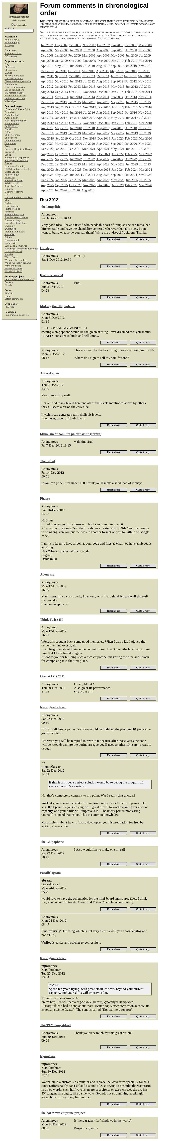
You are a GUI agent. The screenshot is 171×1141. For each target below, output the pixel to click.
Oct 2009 (75, 60)
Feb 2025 (74, 180)
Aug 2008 (102, 50)
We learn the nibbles (15, 260)
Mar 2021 (88, 149)
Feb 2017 (74, 117)
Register (9, 293)
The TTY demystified (55, 1025)
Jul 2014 (89, 97)
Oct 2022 (131, 159)
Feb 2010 (131, 60)
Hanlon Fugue (12, 174)
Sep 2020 (117, 143)
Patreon (9, 282)
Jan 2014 (118, 92)
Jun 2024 (76, 175)
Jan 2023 (61, 164)
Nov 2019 (89, 138)
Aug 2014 (102, 97)
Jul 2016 (89, 112)
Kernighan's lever (14, 186)
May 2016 (61, 112)
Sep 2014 (117, 97)
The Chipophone (52, 842)
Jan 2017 (61, 117)
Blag (7, 64)
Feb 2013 (74, 86)
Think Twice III (51, 619)
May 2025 (117, 180)
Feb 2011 (74, 71)
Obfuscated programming (18, 81)
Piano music (11, 84)
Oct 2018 (131, 128)
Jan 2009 (61, 55)
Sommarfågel (12, 240)
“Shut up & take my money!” (19, 279)
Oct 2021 (75, 154)
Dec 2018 (47, 133)
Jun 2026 (61, 190)
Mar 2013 (88, 86)
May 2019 (117, 133)
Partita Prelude (12, 209)
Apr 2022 (47, 159)
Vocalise (9, 254)
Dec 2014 (47, 102)
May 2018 (61, 128)
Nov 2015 (89, 107)
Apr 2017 (103, 117)
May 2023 (117, 164)
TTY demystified (13, 251)
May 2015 (117, 102)
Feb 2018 (131, 123)
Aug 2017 (47, 123)
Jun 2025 (132, 180)
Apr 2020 (47, 143)
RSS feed (10, 307)
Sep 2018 (117, 128)
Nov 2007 (89, 45)
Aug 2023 (47, 169)
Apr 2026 (47, 190)
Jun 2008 (76, 50)
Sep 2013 (61, 92)
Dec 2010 (47, 71)
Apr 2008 (47, 50)
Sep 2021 (61, 154)
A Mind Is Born (12, 115)
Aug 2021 (47, 154)
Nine (7, 200)
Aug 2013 (47, 92)
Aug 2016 (102, 112)
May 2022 (61, 159)
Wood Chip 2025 (13, 268)
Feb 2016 (131, 107)
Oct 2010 (131, 66)
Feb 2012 (130, 76)
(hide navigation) (19, 20)
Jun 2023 (132, 164)
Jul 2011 (144, 71)
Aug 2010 (102, 66)
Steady (8, 285)
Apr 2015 (103, 102)
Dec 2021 (103, 154)
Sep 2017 (61, 123)
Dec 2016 (47, 117)
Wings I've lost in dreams (18, 263)
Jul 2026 (74, 190)
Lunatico (9, 189)
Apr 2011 (102, 71)
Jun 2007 (47, 45)
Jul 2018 (89, 128)
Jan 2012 (117, 76)
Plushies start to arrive (16, 217)
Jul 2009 (145, 55)
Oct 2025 (75, 185)
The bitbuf (47, 461)
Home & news (12, 39)
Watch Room (11, 257)
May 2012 (61, 81)
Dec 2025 (103, 185)
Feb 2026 (131, 185)
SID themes (11, 56)
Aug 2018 (102, 128)
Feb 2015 (74, 102)
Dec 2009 (103, 60)
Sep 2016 (117, 112)
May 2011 (117, 71)
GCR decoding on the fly (17, 169)
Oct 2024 (131, 175)
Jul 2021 (145, 149)
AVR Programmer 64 (15, 120)
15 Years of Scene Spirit (17, 109)
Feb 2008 (131, 45)
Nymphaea (47, 1056)
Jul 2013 (145, 86)
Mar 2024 (145, 169)
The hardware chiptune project (62, 1113)
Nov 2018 (144, 128)
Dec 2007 (103, 45)
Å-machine (10, 112)
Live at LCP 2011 (52, 676)
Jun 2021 (132, 149)
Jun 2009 (132, 55)
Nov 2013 (89, 92)
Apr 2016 (47, 112)
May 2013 (117, 86)
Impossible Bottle (14, 180)
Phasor (45, 498)
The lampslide (50, 206)
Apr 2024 (47, 175)
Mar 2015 (88, 102)
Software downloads (15, 95)
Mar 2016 (145, 107)
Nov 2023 (89, 169)
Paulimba (9, 211)
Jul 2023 (145, 164)
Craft (7, 146)
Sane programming (15, 87)
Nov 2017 (89, 123)
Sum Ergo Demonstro (16, 246)
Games (8, 73)
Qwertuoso (10, 229)
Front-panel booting (15, 166)
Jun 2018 (76, 128)
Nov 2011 (88, 76)
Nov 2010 (144, 66)
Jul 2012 (89, 81)
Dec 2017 (103, 123)
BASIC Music (11, 126)
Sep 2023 (61, 169)
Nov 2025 (89, 185)
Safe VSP (10, 234)
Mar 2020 (145, 138)
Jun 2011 (131, 71)
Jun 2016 (76, 112)
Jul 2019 (145, 133)
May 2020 (61, 143)
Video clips (10, 101)
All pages (9, 45)
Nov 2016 (144, 112)
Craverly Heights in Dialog (18, 149)
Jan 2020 (118, 138)
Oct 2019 (75, 138)
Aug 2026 (87, 190)
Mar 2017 (88, 117)
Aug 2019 (47, 138)
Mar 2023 (88, 164)
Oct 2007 (75, 45)
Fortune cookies (13, 53)
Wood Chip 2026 (13, 271)
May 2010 (61, 66)
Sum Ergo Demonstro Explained (21, 248)
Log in (8, 296)
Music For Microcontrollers (19, 197)
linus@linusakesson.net (17, 315)
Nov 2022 (144, 159)
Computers (10, 143)
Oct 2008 (131, 50)
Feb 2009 (74, 55)
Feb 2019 (74, 133)
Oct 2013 (75, 92)
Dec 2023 (103, 169)
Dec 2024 (47, 180)
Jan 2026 (118, 185)
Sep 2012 (117, 81)
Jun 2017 (132, 117)
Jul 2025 (145, 180)
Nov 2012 (144, 81)
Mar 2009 (88, 55)
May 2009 (117, 55)
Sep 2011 (61, 76)
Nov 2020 (144, 143)
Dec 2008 (47, 55)
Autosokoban (11, 118)
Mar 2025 (88, 180)
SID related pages (14, 93)
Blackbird (9, 129)
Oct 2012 (131, 81)
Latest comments (14, 299)
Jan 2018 (118, 123)
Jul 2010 (89, 66)
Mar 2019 (88, 133)
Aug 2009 (47, 60)
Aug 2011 (47, 76)
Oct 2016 (131, 112)
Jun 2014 (76, 97)
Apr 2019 (103, 133)
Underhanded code (15, 98)
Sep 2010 (117, 66)
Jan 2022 (118, 154)
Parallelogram (12, 206)
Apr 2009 (103, 55)
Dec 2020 (47, 149)
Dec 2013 (103, 92)
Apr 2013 (103, 86)
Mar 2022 (145, 154)
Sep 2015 (61, 107)
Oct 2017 (75, 123)
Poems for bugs (13, 220)
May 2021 (117, 149)
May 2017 (117, 117)
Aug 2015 (47, 107)
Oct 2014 (131, 97)
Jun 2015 (132, 102)
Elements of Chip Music (17, 157)
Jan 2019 (61, 133)
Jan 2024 (118, 169)
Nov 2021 (89, 154)
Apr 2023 (103, 164)
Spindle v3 (10, 243)
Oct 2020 (131, 143)
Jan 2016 (118, 107)
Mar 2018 (145, 123)
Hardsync (10, 177)
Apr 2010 (47, 66)
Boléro (8, 132)
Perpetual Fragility (14, 214)
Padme (8, 203)
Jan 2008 (117, 45)
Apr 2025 (103, 180)
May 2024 (61, 175)
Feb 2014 (131, 92)
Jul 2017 (145, 117)
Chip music (10, 67)
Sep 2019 (61, 138)
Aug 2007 (60, 45)
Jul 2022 (89, 159)
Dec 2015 (103, 107)
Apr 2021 (103, 149)
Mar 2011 (88, 71)
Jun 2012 (76, 81)
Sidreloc (9, 237)
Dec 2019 (103, 138)
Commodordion (13, 140)
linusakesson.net (19, 16)
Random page (12, 42)
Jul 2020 (89, 143)
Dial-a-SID (10, 152)
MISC (7, 194)
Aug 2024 (102, 175)
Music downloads (14, 78)
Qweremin (10, 226)
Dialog (8, 155)
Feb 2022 (131, 154)
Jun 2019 (132, 133)
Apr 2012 (47, 81)
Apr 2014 (47, 97)
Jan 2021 (61, 149)
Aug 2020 (102, 143)
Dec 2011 (103, 76)
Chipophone (11, 70)
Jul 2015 (145, 102)
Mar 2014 (145, 92)
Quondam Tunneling (15, 223)
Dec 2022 (47, 164)
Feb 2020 (131, 138)
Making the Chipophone (57, 306)
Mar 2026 (145, 185)
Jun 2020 (76, 143)
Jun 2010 (76, 66)
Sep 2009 (61, 60)
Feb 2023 (74, 164)
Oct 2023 (75, 169)
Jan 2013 (61, 86)
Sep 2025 (61, 185)
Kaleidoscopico (12, 183)
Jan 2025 (61, 180)
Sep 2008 (117, 50)
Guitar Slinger (12, 172)
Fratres (8, 163)
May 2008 (61, 50)
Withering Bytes (13, 266)
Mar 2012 (144, 76)
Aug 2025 (47, 185)
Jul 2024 (89, 175)
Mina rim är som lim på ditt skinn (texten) (70, 434)
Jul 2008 (89, 50)
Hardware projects (14, 75)
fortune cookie (51, 275)
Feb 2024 (131, 169)
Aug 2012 (102, 81)
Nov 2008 (144, 50)
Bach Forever (12, 123)
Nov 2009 (89, 60)
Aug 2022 (102, 159)
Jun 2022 (76, 159)
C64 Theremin (12, 135)
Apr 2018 (47, 128)
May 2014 (61, 97)
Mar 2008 (145, 45)
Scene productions (14, 90)
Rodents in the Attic (15, 231)
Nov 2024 (144, 175)
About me (47, 574)
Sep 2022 (117, 159)
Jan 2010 (118, 60)
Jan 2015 (61, 102)
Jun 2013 (132, 86)
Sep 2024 (117, 175)
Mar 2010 (145, 60)
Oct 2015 (75, 107)
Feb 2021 (74, 149)
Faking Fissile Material (16, 160)
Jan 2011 (61, 71)
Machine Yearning (14, 192)
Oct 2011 (75, 76)
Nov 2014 (144, 97)
